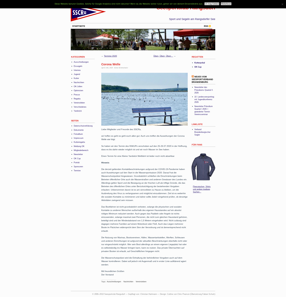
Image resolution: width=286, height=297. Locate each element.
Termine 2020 (110, 56)
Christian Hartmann (148, 294)
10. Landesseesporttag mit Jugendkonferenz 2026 (204, 99)
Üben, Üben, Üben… (163, 56)
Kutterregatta (79, 142)
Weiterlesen (226, 4)
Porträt (77, 162)
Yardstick (78, 111)
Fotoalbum (78, 134)
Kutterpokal (199, 63)
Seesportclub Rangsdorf (186, 7)
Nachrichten (79, 82)
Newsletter (78, 154)
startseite (78, 26)
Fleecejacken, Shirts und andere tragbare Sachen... (202, 189)
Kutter (76, 78)
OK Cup (77, 158)
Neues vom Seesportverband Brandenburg (202, 79)
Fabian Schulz (208, 294)
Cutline (170, 294)
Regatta (77, 99)
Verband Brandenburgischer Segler (202, 132)
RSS (206, 26)
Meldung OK (79, 146)
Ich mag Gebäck (212, 4)
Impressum (78, 138)
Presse (77, 95)
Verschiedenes (80, 107)
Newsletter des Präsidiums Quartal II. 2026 (203, 90)
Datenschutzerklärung (83, 126)
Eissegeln (78, 66)
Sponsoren (78, 166)
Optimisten (78, 90)
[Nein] (282, 4)
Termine (77, 170)
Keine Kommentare (121, 67)
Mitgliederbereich (81, 150)
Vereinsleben (79, 103)
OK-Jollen (78, 86)
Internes (77, 70)
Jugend (77, 74)
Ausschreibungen (81, 62)
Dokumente (79, 130)
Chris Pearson (183, 294)
